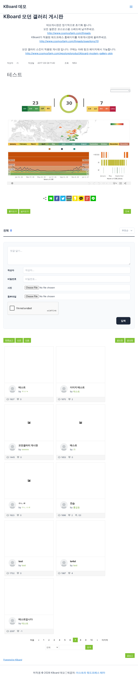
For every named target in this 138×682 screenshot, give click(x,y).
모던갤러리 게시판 (28, 445)
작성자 (11, 270)
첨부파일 (12, 296)
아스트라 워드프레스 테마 (90, 672)
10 (91, 640)
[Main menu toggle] (131, 6)
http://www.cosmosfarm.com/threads (69, 33)
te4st (73, 561)
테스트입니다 (26, 619)
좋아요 (13, 211)
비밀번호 (12, 279)
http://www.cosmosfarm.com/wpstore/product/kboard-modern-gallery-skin (69, 53)
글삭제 (130, 340)
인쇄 (127, 211)
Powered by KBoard (12, 659)
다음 (27, 340)
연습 (72, 503)
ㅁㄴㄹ (22, 503)
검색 (89, 647)
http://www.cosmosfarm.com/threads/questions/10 (69, 41)
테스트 (22, 387)
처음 (32, 640)
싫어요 (25, 211)
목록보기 (9, 340)
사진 (10, 287)
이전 (19, 340)
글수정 (120, 340)
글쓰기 (130, 655)
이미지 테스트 (77, 387)
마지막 (105, 640)
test (21, 561)
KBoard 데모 (14, 6)
